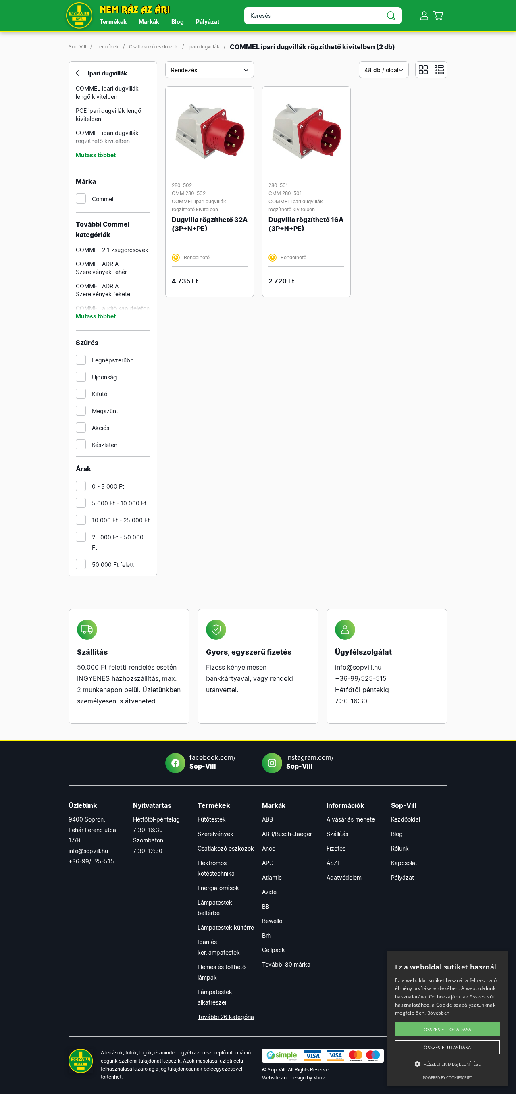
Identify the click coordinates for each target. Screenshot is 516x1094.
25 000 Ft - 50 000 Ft (118, 542)
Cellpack (273, 949)
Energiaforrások (218, 887)
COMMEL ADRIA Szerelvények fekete (103, 290)
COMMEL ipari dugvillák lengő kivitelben (107, 92)
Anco (268, 848)
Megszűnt (105, 411)
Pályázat (207, 21)
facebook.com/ (212, 761)
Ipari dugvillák (204, 47)
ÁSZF (334, 862)
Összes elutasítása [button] (447, 1047)
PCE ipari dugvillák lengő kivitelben (108, 114)
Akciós (100, 427)
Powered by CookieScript (447, 1077)
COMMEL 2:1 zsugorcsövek (112, 249)
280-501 (278, 185)
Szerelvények (215, 833)
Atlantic (272, 877)
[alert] (447, 1018)
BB (265, 906)
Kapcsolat (404, 862)
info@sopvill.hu (358, 667)
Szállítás (337, 833)
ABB (267, 819)
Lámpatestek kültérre (226, 927)
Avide (269, 891)
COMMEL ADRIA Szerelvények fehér (101, 267)
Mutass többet (96, 155)
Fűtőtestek (212, 819)
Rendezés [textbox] (184, 70)
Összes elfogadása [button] (448, 1029)
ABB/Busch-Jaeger (287, 833)
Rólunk (400, 848)
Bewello (272, 920)
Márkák (149, 21)
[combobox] (209, 69)
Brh (266, 935)
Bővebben (438, 1013)
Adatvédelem (344, 877)
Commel (102, 199)
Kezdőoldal (405, 819)
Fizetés (336, 848)
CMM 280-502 (189, 193)
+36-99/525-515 (361, 678)
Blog (177, 21)
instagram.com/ (310, 761)
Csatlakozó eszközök (153, 47)
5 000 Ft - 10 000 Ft (119, 503)
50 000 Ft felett (113, 564)
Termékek (113, 21)
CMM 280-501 (285, 193)
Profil (424, 15)
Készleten (104, 444)
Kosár (438, 15)
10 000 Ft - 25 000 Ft (121, 520)
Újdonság (104, 377)
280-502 (182, 185)
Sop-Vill (77, 47)
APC (267, 862)
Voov (319, 1078)
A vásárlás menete (351, 819)
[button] (447, 1064)
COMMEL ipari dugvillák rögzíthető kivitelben (107, 136)
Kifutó (99, 394)
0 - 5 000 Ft (108, 486)
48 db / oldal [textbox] (381, 70)
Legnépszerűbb (113, 360)
